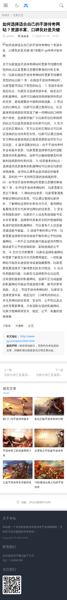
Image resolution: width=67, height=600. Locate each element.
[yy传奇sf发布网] (34, 7)
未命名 (25, 36)
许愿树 (19, 325)
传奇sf (5, 15)
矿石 (31, 325)
